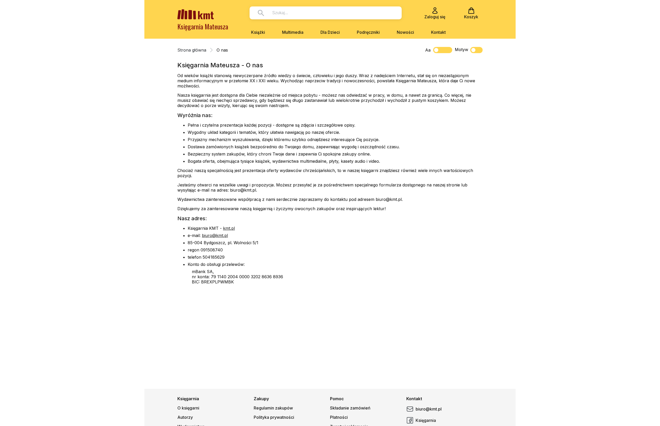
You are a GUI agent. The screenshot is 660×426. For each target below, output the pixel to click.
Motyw (461, 49)
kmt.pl (229, 228)
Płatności (339, 417)
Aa (428, 50)
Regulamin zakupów (273, 408)
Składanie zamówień (350, 408)
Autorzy (185, 417)
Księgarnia (426, 420)
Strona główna (191, 50)
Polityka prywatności (274, 417)
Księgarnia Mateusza (202, 26)
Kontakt (438, 32)
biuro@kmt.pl (215, 235)
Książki (258, 32)
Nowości (405, 32)
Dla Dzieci (330, 32)
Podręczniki (368, 32)
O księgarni (188, 408)
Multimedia (292, 32)
